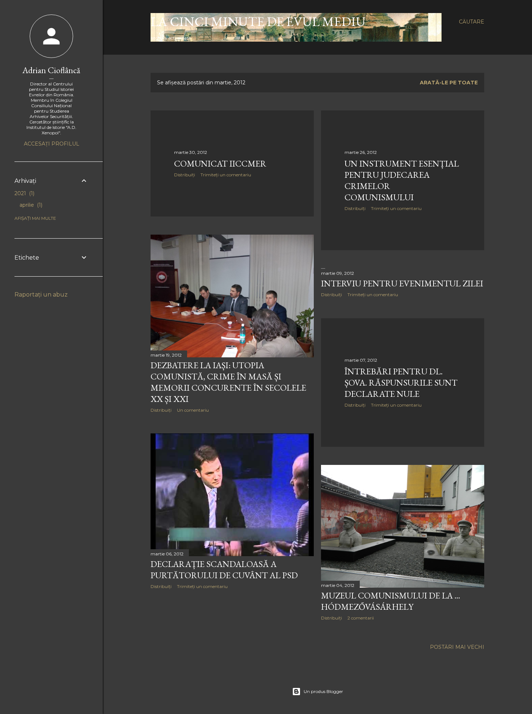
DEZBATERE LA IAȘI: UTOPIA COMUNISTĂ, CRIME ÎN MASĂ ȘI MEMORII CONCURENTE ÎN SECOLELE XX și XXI (228, 382)
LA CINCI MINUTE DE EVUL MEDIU (258, 21)
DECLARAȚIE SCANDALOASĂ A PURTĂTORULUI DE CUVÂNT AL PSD (224, 569)
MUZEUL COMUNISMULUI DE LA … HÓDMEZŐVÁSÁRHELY (390, 601)
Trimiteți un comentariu (225, 174)
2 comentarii (360, 618)
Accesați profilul (51, 143)
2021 (23, 193)
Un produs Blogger (323, 691)
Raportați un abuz (41, 294)
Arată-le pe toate (449, 82)
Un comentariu (193, 410)
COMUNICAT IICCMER (220, 163)
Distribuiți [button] (184, 174)
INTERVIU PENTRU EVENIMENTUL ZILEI (402, 283)
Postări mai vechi (457, 647)
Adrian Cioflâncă (51, 70)
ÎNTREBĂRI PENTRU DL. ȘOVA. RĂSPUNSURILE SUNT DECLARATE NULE (401, 382)
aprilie (30, 205)
